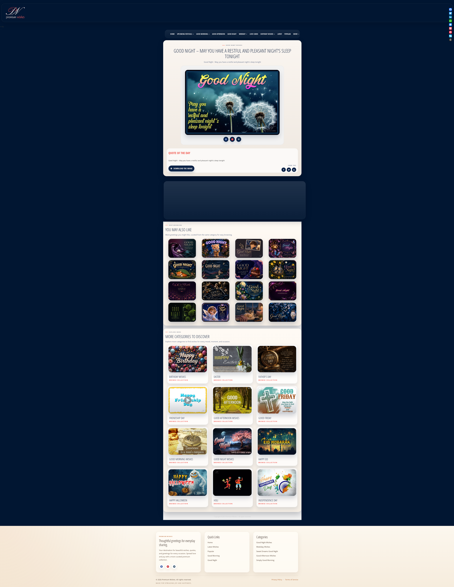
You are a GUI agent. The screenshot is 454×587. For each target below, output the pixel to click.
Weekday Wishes (263, 547)
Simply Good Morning (265, 560)
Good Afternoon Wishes (266, 555)
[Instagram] (174, 566)
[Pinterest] (167, 566)
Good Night (231, 34)
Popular (287, 34)
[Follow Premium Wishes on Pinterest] (232, 139)
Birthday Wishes (267, 34)
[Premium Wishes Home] (15, 12)
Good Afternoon (218, 34)
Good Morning (202, 34)
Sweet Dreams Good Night (267, 551)
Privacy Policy (277, 579)
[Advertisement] (283, 11)
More (295, 34)
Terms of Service (291, 579)
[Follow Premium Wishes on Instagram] (238, 139)
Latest (279, 34)
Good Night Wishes (264, 542)
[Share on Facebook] (284, 170)
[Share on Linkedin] (294, 170)
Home (172, 34)
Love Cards (254, 34)
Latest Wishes (213, 547)
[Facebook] (161, 566)
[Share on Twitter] (289, 170)
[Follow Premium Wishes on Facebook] (225, 139)
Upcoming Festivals (184, 34)
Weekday (242, 34)
